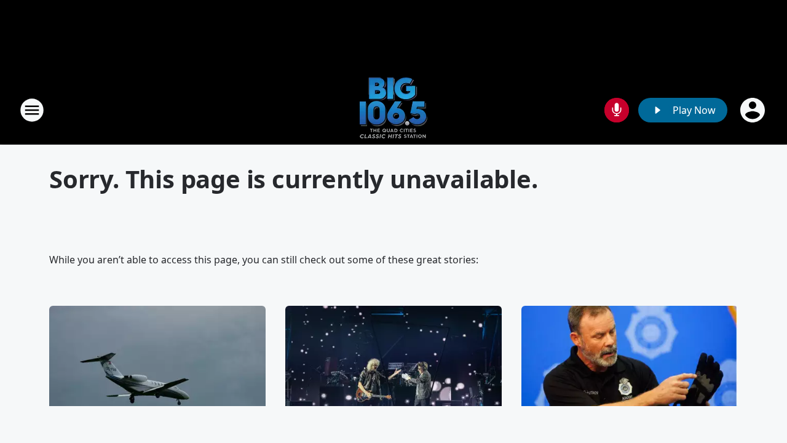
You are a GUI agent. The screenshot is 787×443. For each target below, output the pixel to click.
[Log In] (753, 110)
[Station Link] (393, 110)
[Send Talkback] (616, 110)
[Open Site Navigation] (32, 110)
